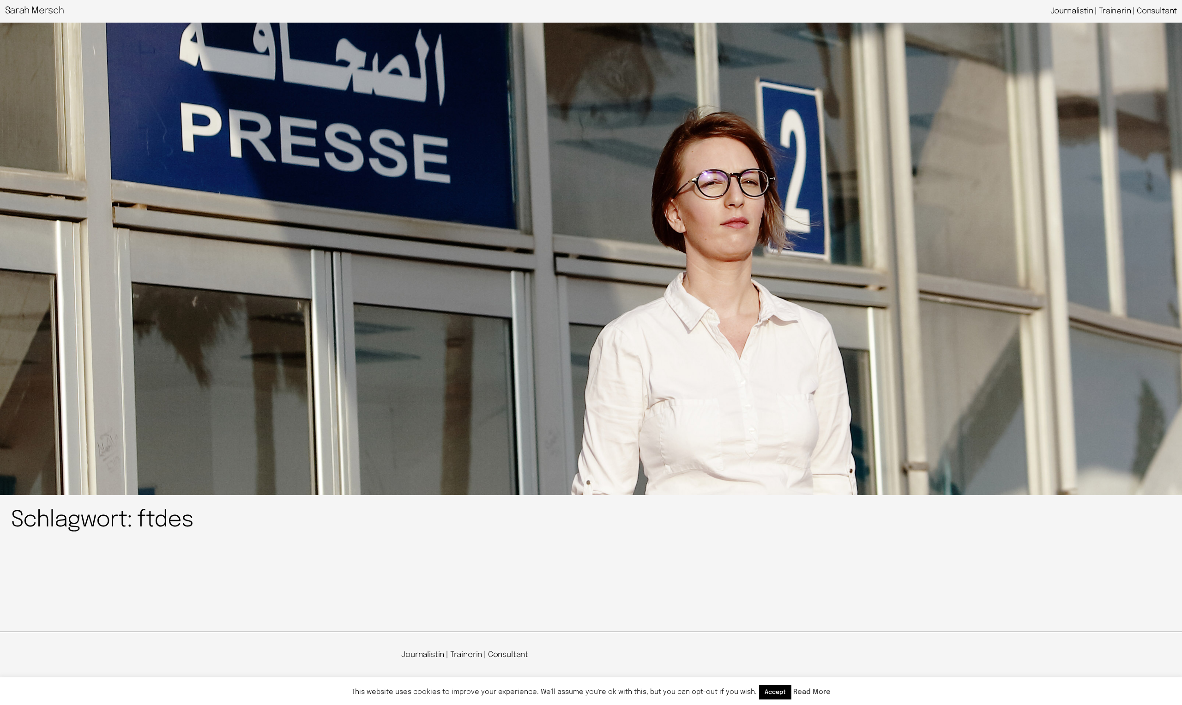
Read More (812, 692)
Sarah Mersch (34, 11)
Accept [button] (775, 692)
